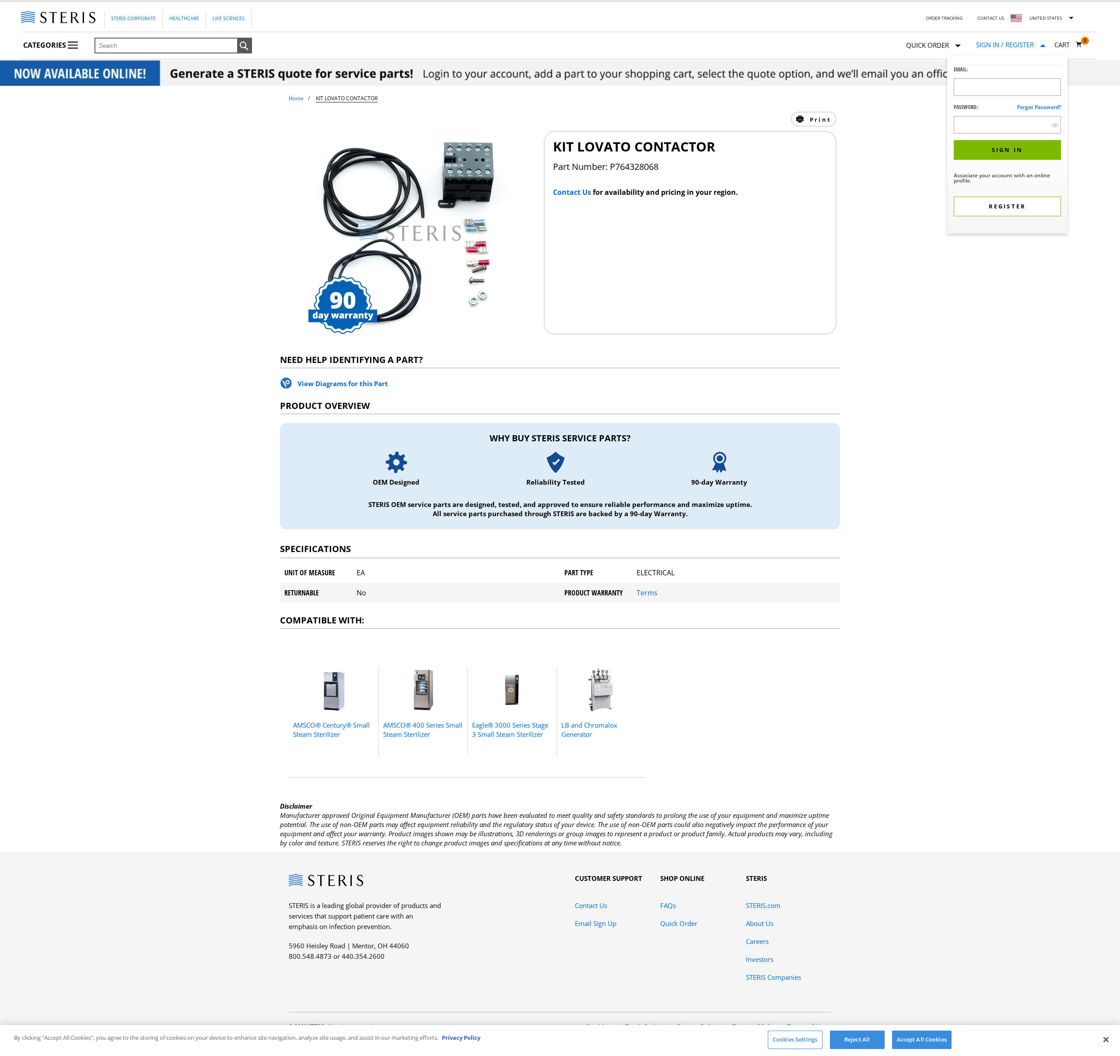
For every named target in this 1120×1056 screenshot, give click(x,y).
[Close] (1106, 1039)
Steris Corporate (133, 18)
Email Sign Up (595, 923)
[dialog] (1007, 146)
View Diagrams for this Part (343, 383)
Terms (647, 593)
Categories (45, 45)
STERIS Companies (773, 977)
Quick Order (678, 923)
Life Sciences (229, 18)
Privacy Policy (461, 1038)
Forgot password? (1039, 107)
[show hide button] (1055, 125)
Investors (760, 959)
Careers (757, 941)
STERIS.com (763, 905)
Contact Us (990, 18)
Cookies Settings (795, 1039)
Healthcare (184, 18)
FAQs (668, 905)
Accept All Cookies (922, 1039)
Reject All (857, 1039)
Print (819, 119)
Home (296, 98)
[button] (244, 46)
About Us (760, 923)
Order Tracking (944, 18)
